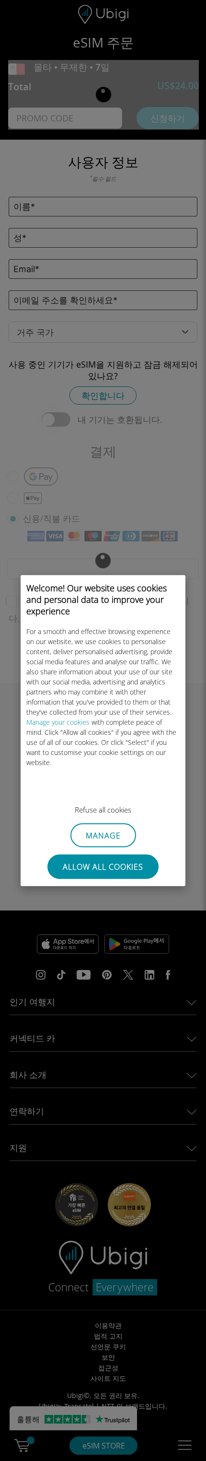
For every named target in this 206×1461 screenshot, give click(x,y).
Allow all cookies (103, 867)
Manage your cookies (58, 722)
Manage (103, 835)
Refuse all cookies (103, 809)
